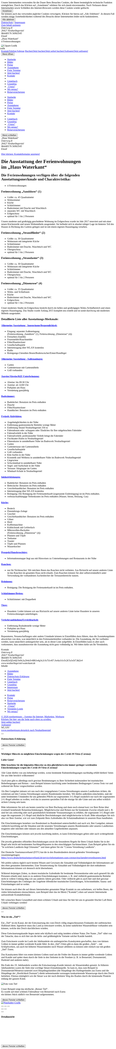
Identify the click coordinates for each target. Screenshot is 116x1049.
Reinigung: (7, 581)
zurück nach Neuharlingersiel (37, 730)
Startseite (11, 59)
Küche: (5, 502)
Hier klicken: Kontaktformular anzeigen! (20, 154)
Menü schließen (9, 135)
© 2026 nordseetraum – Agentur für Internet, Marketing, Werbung (32, 716)
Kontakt (11, 75)
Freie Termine (14, 70)
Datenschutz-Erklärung (18, 676)
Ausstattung (13, 67)
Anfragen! (6, 724)
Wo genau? (12, 89)
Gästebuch (12, 81)
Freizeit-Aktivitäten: (11, 416)
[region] (58, 25)
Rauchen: (6, 564)
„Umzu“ (11, 86)
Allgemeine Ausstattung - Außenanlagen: (22, 359)
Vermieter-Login (15, 708)
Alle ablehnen (8, 19)
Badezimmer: (8, 396)
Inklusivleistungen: (11, 477)
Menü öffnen (7, 54)
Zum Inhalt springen (11, 25)
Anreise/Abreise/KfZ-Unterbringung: (20, 376)
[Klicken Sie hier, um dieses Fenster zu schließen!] (2, 733)
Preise (10, 65)
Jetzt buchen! (13, 73)
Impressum (20, 22)
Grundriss (12, 84)
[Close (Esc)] (2, 1006)
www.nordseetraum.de (12, 730)
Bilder (10, 62)
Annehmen (7, 11)
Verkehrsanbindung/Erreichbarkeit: (20, 620)
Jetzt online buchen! (10, 722)
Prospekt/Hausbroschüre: (14, 552)
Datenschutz (7, 22)
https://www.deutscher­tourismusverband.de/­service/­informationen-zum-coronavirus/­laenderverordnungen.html (53, 857)
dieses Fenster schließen (13, 745)
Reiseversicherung (16, 92)
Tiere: (4, 605)
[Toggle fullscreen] (5, 1006)
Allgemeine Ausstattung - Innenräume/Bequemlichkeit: (29, 325)
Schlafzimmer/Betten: (12, 593)
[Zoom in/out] (8, 1006)
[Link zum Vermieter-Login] (11, 1002)
